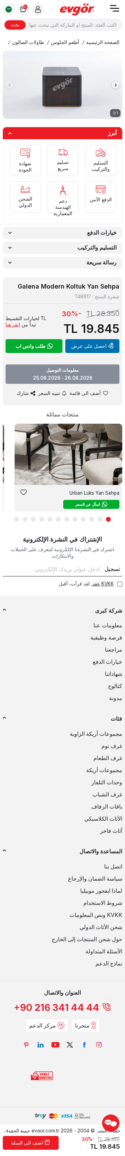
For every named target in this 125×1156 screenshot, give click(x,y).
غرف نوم (111, 746)
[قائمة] (114, 10)
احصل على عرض (89, 346)
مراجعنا (113, 649)
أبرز (112, 133)
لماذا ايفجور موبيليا (101, 891)
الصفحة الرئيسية (102, 42)
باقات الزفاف (106, 806)
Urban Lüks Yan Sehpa (94, 493)
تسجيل (112, 569)
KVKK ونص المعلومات (95, 915)
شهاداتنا (113, 674)
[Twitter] (69, 1044)
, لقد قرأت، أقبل (86, 583)
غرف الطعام (107, 758)
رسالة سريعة (101, 262)
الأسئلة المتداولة (103, 951)
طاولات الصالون (28, 42)
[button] (9, 85)
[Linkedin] (40, 1044)
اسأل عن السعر (87, 504)
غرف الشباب (107, 794)
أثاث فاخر (111, 831)
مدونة (115, 698)
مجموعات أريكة (104, 770)
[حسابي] (38, 9)
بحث (15, 24)
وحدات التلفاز (106, 782)
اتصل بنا (113, 866)
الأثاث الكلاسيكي (103, 818)
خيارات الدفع (102, 232)
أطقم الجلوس (65, 42)
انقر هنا (13, 324)
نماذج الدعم (108, 963)
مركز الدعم (42, 1025)
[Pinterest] (26, 1044)
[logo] (77, 9)
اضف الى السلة (27, 1143)
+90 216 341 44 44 (56, 1007)
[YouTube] (55, 1044)
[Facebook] (84, 1044)
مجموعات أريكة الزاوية (96, 734)
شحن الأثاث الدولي (101, 927)
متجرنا (82, 1025)
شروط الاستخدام (102, 903)
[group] (62, 85)
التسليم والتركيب (97, 247)
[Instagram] (99, 1044)
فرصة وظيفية (106, 637)
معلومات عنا (107, 625)
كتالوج (115, 686)
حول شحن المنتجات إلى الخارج (87, 939)
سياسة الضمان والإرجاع (95, 878)
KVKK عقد (103, 583)
